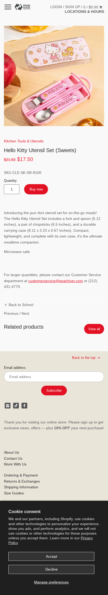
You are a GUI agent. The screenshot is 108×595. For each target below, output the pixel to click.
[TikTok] (16, 405)
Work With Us (15, 464)
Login (56, 7)
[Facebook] (24, 405)
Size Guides (14, 493)
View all (94, 329)
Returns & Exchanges (22, 481)
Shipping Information (21, 487)
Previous (11, 313)
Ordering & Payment (21, 475)
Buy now (36, 189)
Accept (51, 556)
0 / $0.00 (91, 7)
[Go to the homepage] (22, 7)
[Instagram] (7, 405)
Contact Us (13, 458)
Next (25, 313)
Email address (15, 368)
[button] (54, 76)
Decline (51, 569)
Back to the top (84, 358)
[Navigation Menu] (8, 7)
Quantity (10, 181)
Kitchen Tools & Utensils (24, 141)
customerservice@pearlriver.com (55, 281)
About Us (11, 452)
